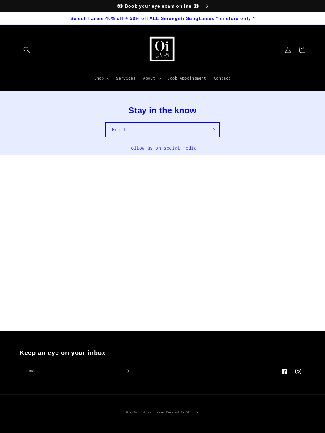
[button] (27, 50)
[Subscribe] (212, 129)
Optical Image (152, 412)
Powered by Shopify (182, 412)
